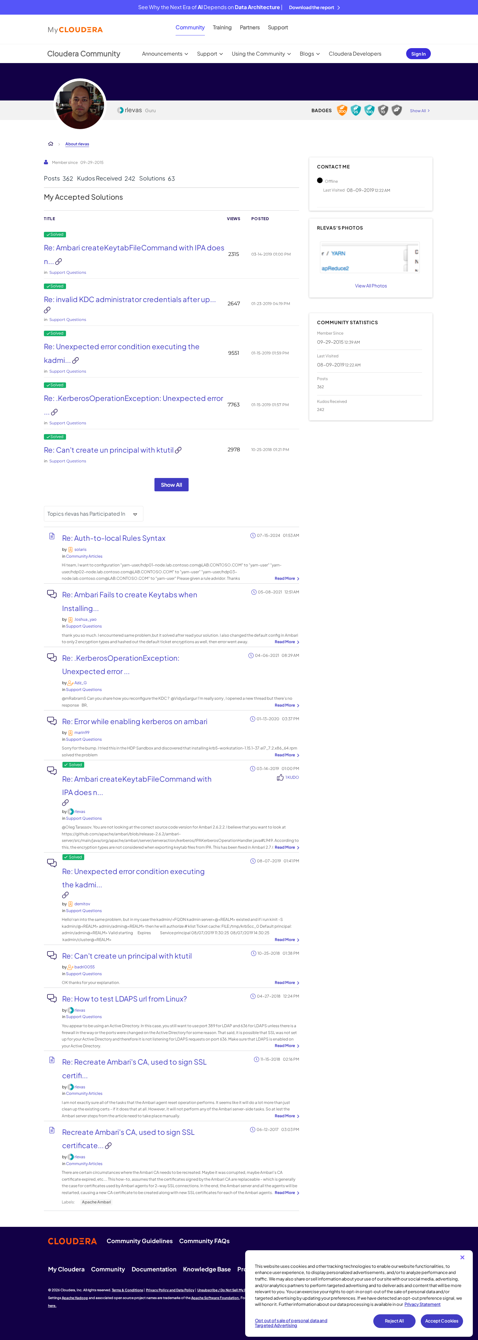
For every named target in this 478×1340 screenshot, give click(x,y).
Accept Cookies (442, 1320)
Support (278, 27)
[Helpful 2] (383, 110)
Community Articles (84, 556)
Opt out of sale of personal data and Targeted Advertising (291, 1323)
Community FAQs (204, 1240)
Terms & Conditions (127, 1290)
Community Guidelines (140, 1240)
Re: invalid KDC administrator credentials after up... (130, 299)
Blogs (307, 53)
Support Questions (67, 272)
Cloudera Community (83, 53)
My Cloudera (66, 1269)
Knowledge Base (207, 1269)
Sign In (418, 54)
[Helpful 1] (397, 110)
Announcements (162, 53)
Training (222, 27)
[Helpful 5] (342, 110)
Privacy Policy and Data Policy (170, 1290)
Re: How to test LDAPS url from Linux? (124, 998)
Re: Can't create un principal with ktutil (109, 449)
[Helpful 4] (369, 110)
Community (190, 27)
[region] (359, 1293)
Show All (171, 484)
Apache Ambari (96, 1202)
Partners (250, 27)
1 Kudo (292, 777)
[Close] (462, 1257)
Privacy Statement (423, 1304)
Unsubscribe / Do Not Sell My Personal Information (237, 1290)
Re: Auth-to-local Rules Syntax (114, 537)
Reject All (394, 1320)
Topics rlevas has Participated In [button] (86, 513)
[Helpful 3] (356, 110)
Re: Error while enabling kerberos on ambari (134, 721)
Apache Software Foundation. (215, 1298)
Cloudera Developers (355, 53)
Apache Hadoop (75, 1298)
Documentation (154, 1269)
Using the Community (258, 53)
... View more (286, 579)
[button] (369, 257)
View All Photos (371, 285)
